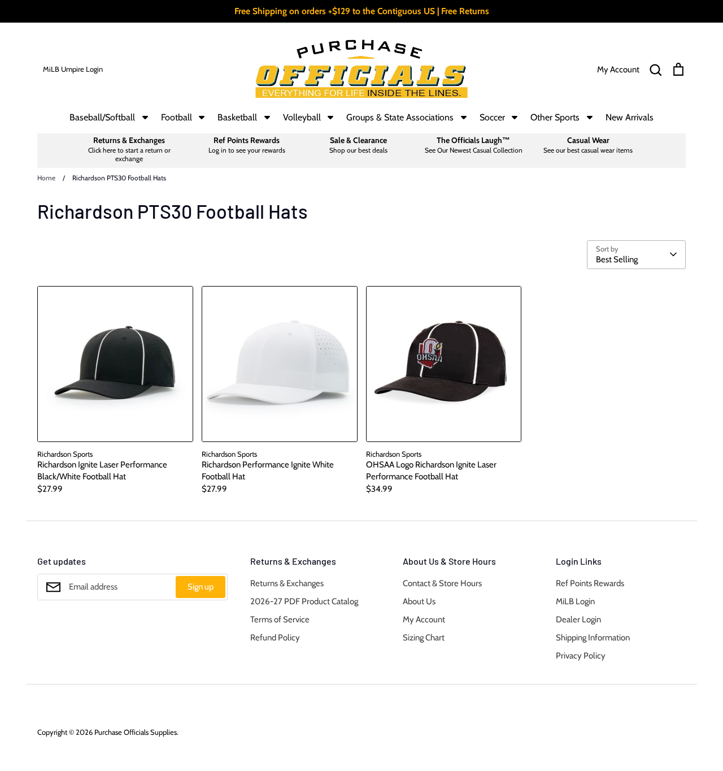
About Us (419, 601)
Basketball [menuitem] (237, 117)
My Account (424, 619)
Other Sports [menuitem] (555, 117)
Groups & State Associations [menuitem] (400, 117)
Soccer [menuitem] (492, 117)
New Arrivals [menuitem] (630, 117)
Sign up (201, 587)
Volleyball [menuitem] (302, 117)
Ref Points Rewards (590, 583)
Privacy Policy (581, 656)
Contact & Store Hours (442, 583)
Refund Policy (275, 638)
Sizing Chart (424, 638)
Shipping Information (593, 638)
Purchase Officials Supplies (135, 732)
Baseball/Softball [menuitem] (102, 117)
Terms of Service (280, 619)
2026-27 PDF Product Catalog (304, 601)
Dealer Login (578, 619)
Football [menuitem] (176, 117)
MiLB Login (575, 601)
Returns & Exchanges (287, 583)
